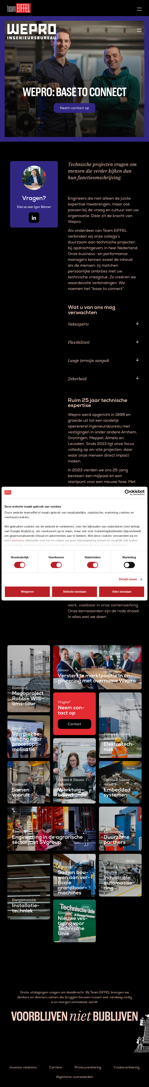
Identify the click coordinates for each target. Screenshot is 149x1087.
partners (18, 540)
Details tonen (128, 579)
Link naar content (20, 648)
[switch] (56, 565)
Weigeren (27, 591)
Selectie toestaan (74, 591)
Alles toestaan (121, 591)
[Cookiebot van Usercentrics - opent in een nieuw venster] (128, 492)
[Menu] (139, 8)
